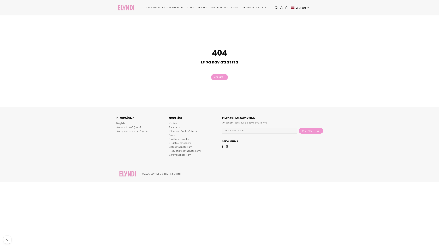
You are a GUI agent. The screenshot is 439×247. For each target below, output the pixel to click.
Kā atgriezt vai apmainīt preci (132, 131)
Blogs (172, 135)
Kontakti (173, 123)
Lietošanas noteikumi (181, 146)
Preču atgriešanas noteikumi (185, 150)
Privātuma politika (179, 139)
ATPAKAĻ (219, 77)
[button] (300, 8)
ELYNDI (126, 8)
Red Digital (175, 173)
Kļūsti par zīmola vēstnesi (183, 131)
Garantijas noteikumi (180, 154)
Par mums (174, 127)
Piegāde (120, 123)
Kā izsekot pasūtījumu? (128, 127)
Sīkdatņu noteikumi (180, 143)
